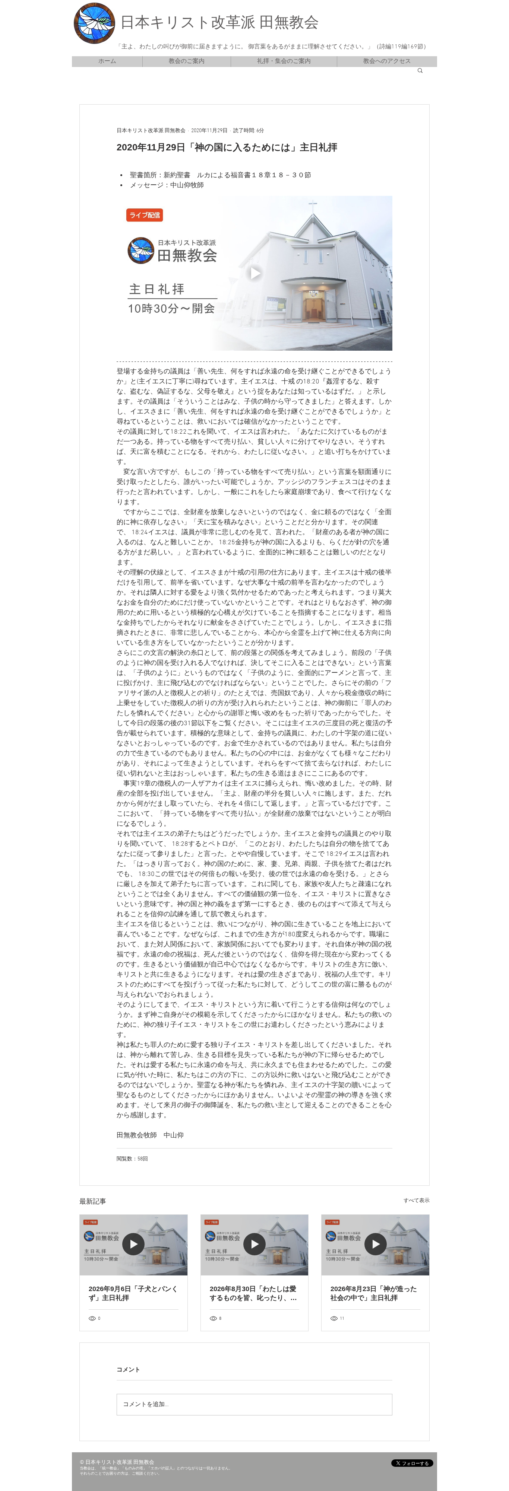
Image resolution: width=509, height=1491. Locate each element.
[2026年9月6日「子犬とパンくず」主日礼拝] (133, 1245)
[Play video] (254, 273)
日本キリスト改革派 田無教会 (219, 23)
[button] (420, 70)
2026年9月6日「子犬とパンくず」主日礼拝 (133, 1293)
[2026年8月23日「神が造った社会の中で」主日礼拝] (375, 1245)
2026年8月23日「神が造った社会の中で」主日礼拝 (374, 1293)
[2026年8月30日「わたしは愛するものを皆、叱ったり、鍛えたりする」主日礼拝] (255, 1245)
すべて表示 (417, 1201)
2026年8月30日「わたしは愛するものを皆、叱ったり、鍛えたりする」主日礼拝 (253, 1293)
